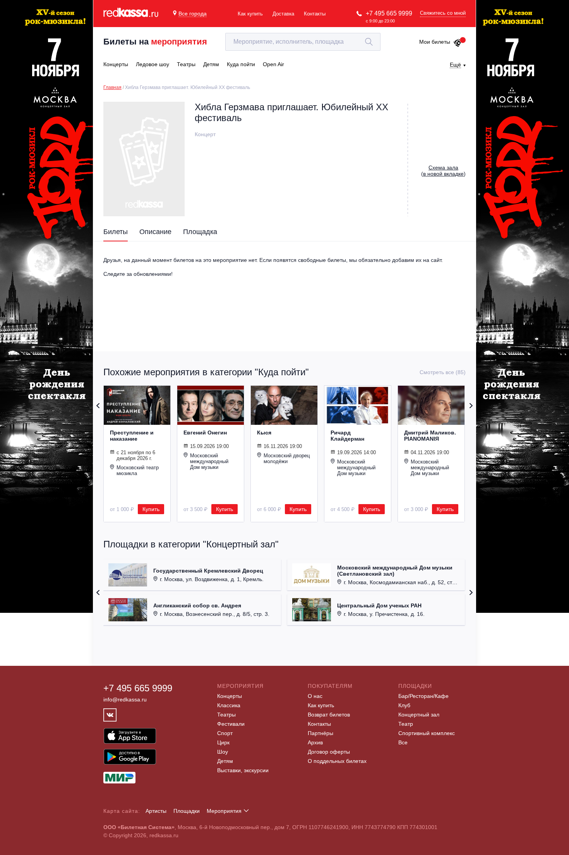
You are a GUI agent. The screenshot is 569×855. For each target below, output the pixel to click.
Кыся (264, 432)
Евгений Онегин (205, 432)
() (443, 170)
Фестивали (231, 724)
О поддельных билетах (337, 761)
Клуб (404, 705)
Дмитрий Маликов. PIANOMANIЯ (430, 435)
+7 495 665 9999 (389, 13)
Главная (112, 87)
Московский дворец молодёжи (287, 458)
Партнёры (320, 733)
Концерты (229, 696)
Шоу (222, 752)
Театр (405, 724)
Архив (315, 742)
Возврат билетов (329, 714)
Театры (226, 714)
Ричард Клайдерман (347, 435)
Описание (155, 232)
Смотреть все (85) (443, 372)
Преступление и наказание (132, 435)
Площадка (200, 232)
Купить (150, 509)
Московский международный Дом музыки (209, 461)
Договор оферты (329, 752)
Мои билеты (434, 42)
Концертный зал (418, 714)
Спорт (225, 733)
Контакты (315, 14)
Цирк (223, 742)
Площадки (186, 811)
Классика (228, 705)
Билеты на (155, 41)
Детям (225, 761)
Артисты (156, 811)
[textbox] (302, 42)
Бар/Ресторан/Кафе (423, 696)
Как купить (250, 14)
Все (403, 742)
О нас (315, 696)
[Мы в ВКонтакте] (110, 715)
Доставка (283, 14)
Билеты (115, 232)
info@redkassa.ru (125, 699)
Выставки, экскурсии (243, 770)
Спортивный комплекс (426, 733)
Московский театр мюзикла (138, 470)
